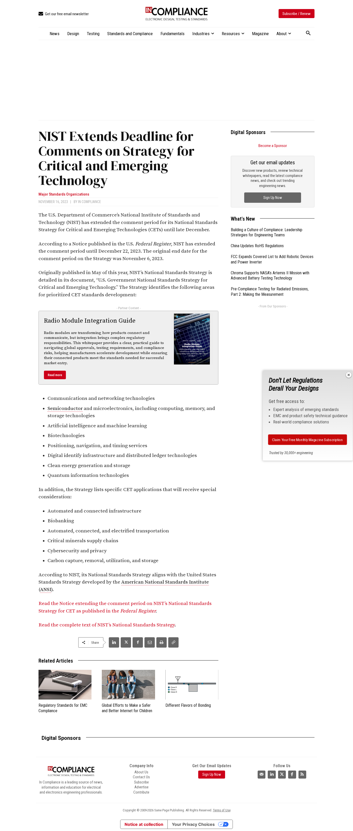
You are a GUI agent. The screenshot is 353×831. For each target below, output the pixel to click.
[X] (126, 642)
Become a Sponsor (272, 145)
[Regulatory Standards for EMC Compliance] (65, 685)
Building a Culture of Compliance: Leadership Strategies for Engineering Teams (266, 232)
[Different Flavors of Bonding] (191, 685)
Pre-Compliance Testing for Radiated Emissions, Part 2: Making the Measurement (270, 291)
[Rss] (302, 774)
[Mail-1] (261, 774)
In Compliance (89, 202)
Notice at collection (144, 824)
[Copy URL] (173, 642)
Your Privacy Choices (193, 824)
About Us (141, 772)
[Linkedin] (114, 642)
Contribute (141, 792)
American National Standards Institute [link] (165, 582)
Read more (55, 375)
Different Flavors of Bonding (188, 705)
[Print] (161, 642)
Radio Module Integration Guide (89, 321)
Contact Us (141, 777)
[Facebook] (138, 642)
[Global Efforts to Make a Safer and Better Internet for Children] (128, 685)
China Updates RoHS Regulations (257, 245)
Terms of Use (222, 810)
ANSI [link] (45, 590)
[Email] (149, 642)
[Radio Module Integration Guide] (192, 339)
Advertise (141, 787)
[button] (308, 33)
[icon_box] (64, 14)
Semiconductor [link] (65, 408)
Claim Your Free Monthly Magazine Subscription (307, 439)
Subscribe (141, 782)
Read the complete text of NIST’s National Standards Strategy (107, 625)
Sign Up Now (272, 198)
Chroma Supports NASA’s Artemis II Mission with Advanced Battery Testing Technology (270, 275)
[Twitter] (282, 774)
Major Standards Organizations (64, 194)
